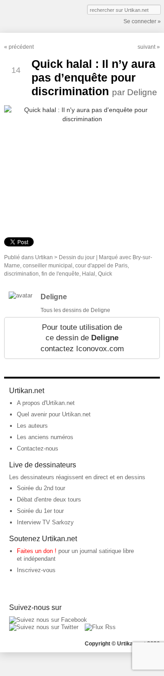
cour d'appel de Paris (101, 265)
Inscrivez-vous (36, 570)
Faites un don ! (36, 551)
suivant (146, 47)
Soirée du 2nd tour (41, 488)
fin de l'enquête (60, 274)
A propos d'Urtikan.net (46, 402)
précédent (21, 47)
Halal (88, 274)
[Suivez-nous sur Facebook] (48, 619)
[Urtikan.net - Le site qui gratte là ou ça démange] (37, 15)
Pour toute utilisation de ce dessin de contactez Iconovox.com (82, 338)
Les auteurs (32, 425)
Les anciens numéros (45, 437)
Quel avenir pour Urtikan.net (54, 414)
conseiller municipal (47, 265)
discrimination (21, 274)
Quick (105, 274)
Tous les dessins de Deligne (75, 310)
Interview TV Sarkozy (45, 522)
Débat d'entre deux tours (49, 499)
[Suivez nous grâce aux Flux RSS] (100, 627)
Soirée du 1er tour (40, 510)
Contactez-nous (37, 448)
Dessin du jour (77, 257)
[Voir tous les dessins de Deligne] (20, 295)
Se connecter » (142, 21)
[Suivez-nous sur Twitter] (43, 627)
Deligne (54, 297)
